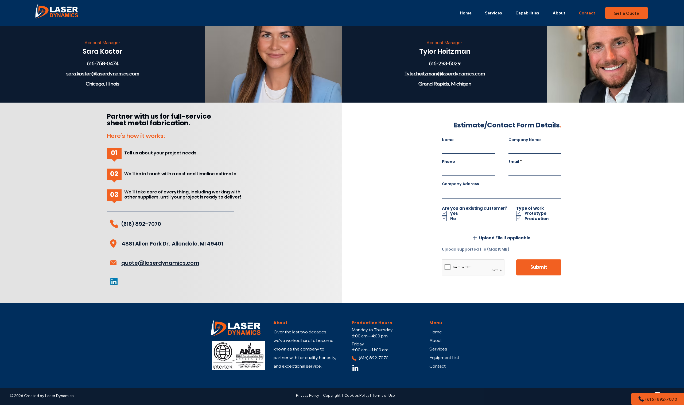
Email (513, 161)
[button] (501, 238)
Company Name (524, 140)
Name (448, 140)
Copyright (331, 395)
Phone (448, 161)
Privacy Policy (307, 395)
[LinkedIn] (355, 368)
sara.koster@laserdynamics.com (102, 74)
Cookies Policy (356, 395)
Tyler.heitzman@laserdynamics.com (445, 74)
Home (435, 331)
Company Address (460, 184)
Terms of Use (383, 395)
